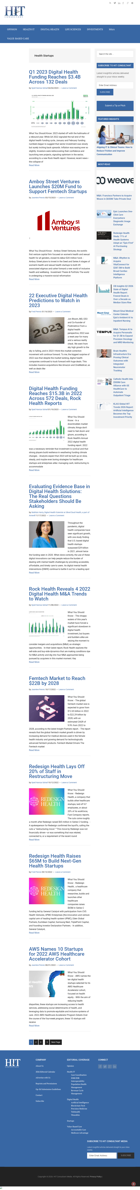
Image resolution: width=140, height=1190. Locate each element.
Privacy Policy (96, 1177)
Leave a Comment (69, 88)
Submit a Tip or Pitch (115, 105)
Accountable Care (78, 1129)
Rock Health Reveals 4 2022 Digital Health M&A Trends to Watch (59, 594)
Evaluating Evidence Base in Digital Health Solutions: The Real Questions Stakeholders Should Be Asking (59, 496)
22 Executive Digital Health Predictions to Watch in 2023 (58, 300)
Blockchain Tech (78, 1105)
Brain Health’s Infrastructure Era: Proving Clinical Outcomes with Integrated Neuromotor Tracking (122, 361)
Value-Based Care (74, 1126)
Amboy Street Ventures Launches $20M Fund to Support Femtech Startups (58, 186)
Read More (34, 165)
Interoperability (77, 1081)
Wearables (75, 1115)
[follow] (116, 3)
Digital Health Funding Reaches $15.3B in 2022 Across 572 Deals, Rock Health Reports (55, 396)
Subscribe (40, 1101)
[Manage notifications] (133, 1184)
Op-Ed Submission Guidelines (48, 1089)
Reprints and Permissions (46, 1083)
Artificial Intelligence (80, 1102)
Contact (39, 1095)
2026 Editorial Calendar (45, 1071)
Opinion (70, 1066)
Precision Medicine (79, 1108)
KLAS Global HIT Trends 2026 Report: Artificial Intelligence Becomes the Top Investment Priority (123, 410)
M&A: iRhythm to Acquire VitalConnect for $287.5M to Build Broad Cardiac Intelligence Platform (121, 268)
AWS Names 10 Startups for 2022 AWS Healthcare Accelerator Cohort (56, 954)
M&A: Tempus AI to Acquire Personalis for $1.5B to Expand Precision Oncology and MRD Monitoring (123, 336)
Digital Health (73, 1099)
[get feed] (111, 3)
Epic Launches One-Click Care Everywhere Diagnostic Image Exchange (123, 218)
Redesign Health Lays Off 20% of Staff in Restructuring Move (57, 771)
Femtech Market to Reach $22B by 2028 (57, 680)
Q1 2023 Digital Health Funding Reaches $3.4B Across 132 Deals (55, 77)
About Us (39, 1066)
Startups (70, 1120)
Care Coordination (79, 1075)
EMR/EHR (75, 1078)
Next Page (55, 1042)
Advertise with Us (43, 1077)
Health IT (71, 1071)
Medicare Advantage (79, 1133)
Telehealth (75, 1111)
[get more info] (133, 3)
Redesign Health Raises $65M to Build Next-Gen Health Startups (55, 861)
